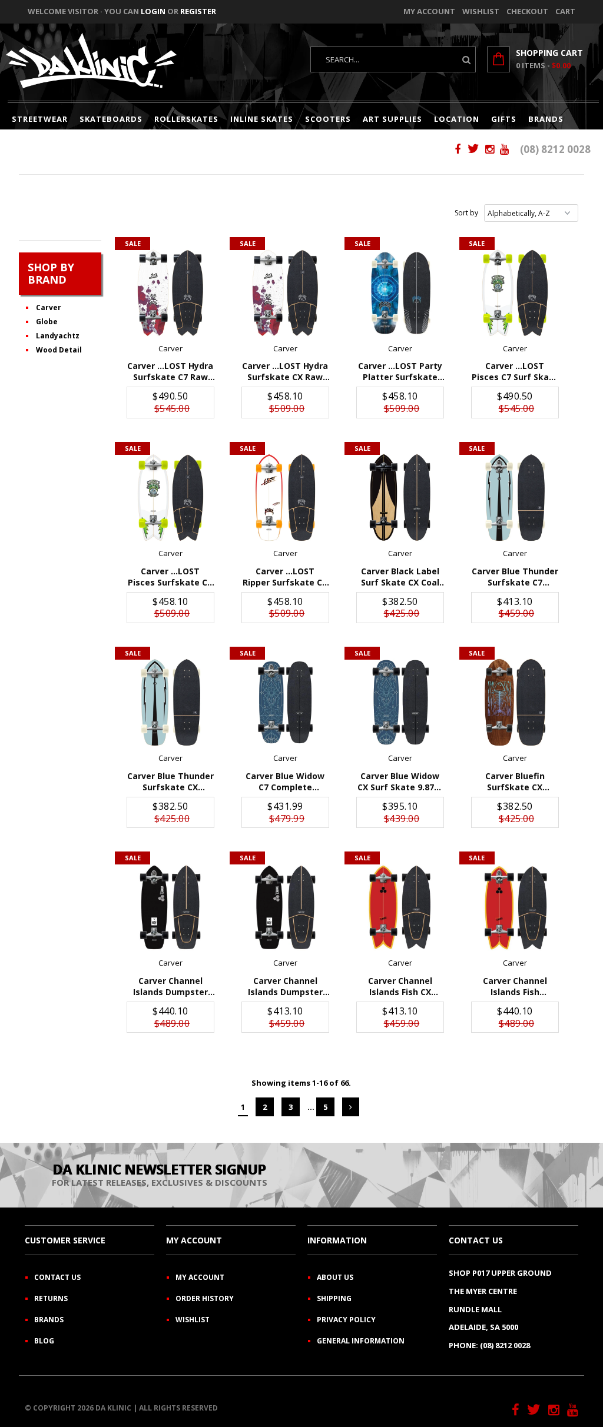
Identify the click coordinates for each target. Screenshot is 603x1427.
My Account (429, 11)
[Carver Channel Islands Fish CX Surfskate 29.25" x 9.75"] (400, 907)
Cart (565, 11)
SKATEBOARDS (111, 119)
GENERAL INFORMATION (361, 1341)
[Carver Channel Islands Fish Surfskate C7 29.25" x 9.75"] (515, 907)
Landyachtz (57, 336)
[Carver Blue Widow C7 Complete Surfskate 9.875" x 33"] (285, 702)
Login (153, 11)
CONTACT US (57, 1277)
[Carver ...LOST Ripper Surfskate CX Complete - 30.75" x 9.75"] (285, 497)
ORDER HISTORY (204, 1298)
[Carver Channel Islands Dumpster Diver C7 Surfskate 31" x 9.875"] (170, 907)
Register (198, 11)
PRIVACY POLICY (346, 1320)
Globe (47, 322)
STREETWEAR (40, 119)
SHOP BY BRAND (51, 273)
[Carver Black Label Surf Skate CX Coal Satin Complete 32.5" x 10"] (400, 497)
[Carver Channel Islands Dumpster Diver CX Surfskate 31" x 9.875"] (285, 907)
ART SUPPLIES (392, 119)
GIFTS (503, 119)
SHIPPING (334, 1298)
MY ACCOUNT (199, 1277)
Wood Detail (59, 350)
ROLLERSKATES (186, 119)
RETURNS (51, 1298)
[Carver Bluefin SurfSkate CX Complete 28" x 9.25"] (515, 702)
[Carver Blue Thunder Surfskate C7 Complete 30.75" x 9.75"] (515, 497)
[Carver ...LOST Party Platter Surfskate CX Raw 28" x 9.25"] (400, 293)
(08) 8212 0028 (555, 149)
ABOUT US (335, 1277)
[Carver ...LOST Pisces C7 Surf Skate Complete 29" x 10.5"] (515, 293)
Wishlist (480, 11)
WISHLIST (192, 1320)
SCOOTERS (328, 119)
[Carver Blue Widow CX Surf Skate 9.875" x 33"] (400, 702)
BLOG (44, 1341)
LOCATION (456, 119)
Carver (48, 307)
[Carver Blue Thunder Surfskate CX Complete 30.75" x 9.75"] (170, 702)
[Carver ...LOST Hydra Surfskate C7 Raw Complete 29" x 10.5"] (170, 293)
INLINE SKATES (261, 119)
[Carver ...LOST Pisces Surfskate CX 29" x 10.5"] (170, 497)
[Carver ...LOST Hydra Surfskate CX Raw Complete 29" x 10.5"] (285, 293)
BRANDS (546, 119)
